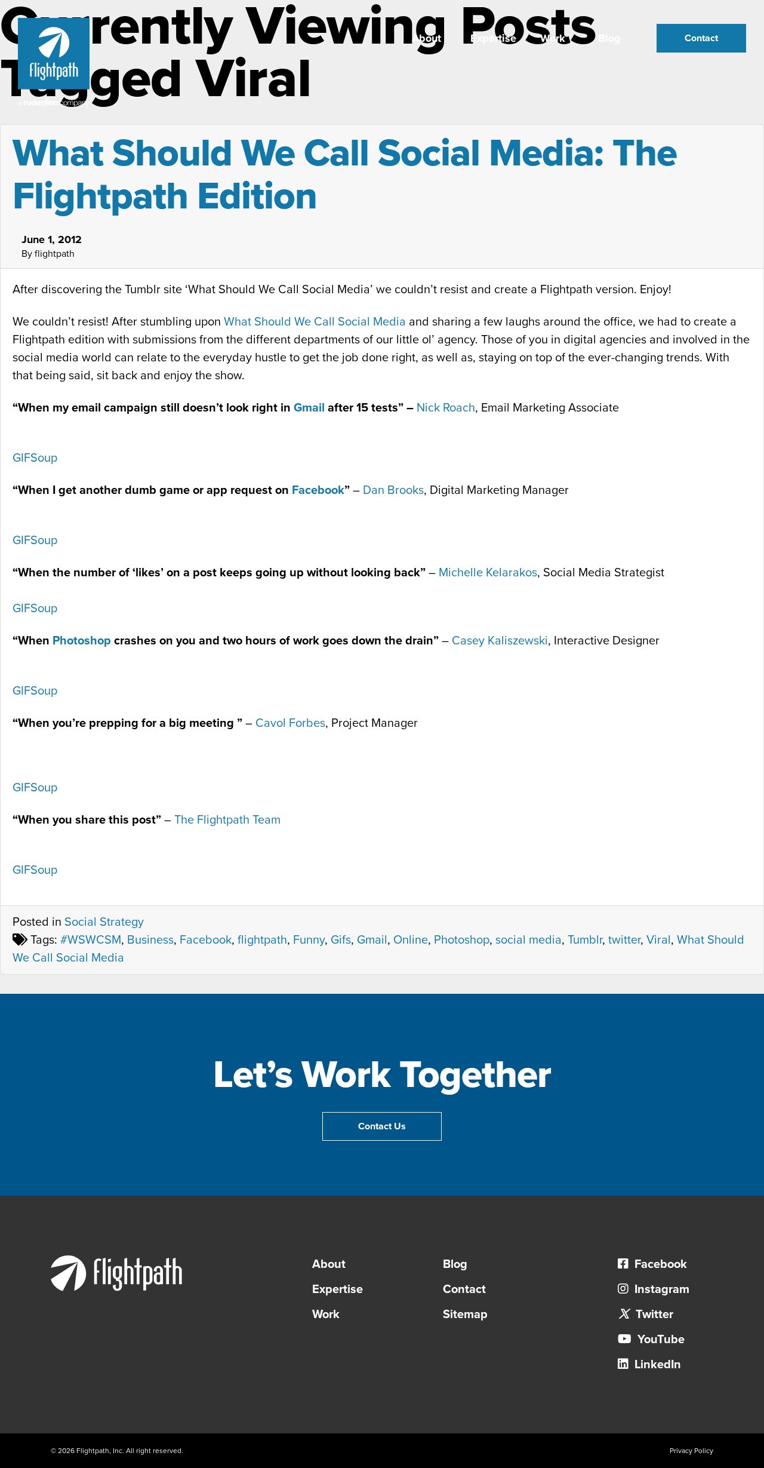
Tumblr (585, 940)
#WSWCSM (90, 940)
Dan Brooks (393, 490)
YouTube (659, 1339)
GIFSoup (35, 458)
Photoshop (82, 641)
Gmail (309, 408)
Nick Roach (446, 408)
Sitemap (465, 1314)
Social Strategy (104, 922)
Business (150, 940)
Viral (658, 940)
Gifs (341, 940)
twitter (624, 940)
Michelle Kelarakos (488, 573)
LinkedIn (656, 1365)
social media (528, 940)
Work (552, 38)
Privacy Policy (691, 1450)
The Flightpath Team (227, 820)
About (426, 38)
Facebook (318, 490)
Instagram (660, 1289)
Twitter (653, 1314)
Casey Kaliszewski (500, 641)
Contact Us (382, 1126)
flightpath (262, 940)
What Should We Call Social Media (315, 322)
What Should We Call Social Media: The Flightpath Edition (345, 174)
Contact (701, 38)
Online (410, 940)
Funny (309, 940)
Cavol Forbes (290, 723)
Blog (609, 38)
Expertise (493, 38)
